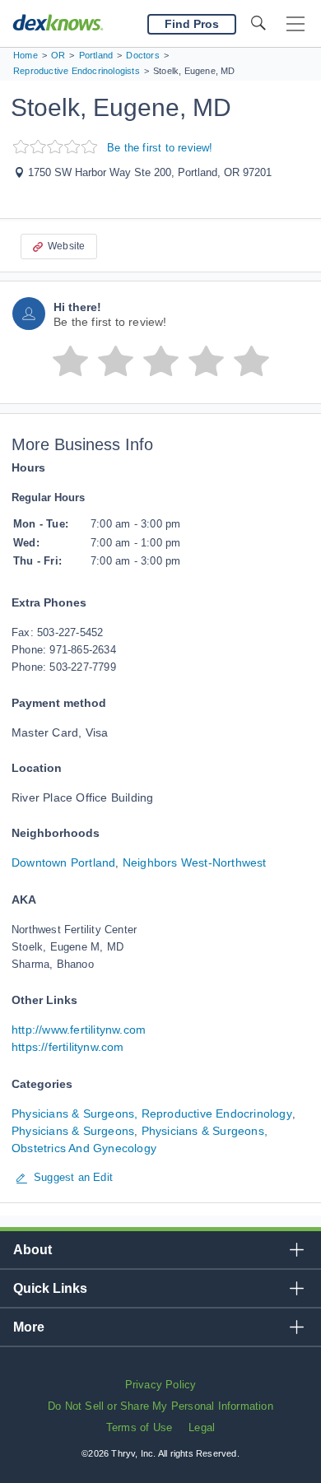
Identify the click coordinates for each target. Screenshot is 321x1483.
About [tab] (32, 1250)
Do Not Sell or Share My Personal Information (160, 1406)
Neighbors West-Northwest (195, 862)
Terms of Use (139, 1427)
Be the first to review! (160, 148)
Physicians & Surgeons (73, 1130)
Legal (201, 1427)
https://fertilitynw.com (68, 1046)
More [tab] (28, 1327)
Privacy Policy (161, 1384)
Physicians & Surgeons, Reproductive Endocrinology (152, 1113)
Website (66, 246)
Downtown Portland (63, 862)
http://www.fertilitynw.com (79, 1029)
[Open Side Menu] (295, 24)
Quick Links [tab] (50, 1288)
